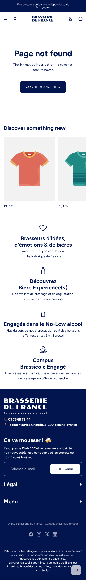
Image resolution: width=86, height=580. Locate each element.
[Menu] (5, 18)
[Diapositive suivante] (77, 173)
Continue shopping (43, 87)
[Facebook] (31, 534)
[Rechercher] (15, 19)
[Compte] (70, 19)
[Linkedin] (55, 534)
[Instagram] (39, 534)
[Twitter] (47, 534)
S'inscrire (65, 469)
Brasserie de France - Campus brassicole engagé (48, 523)
